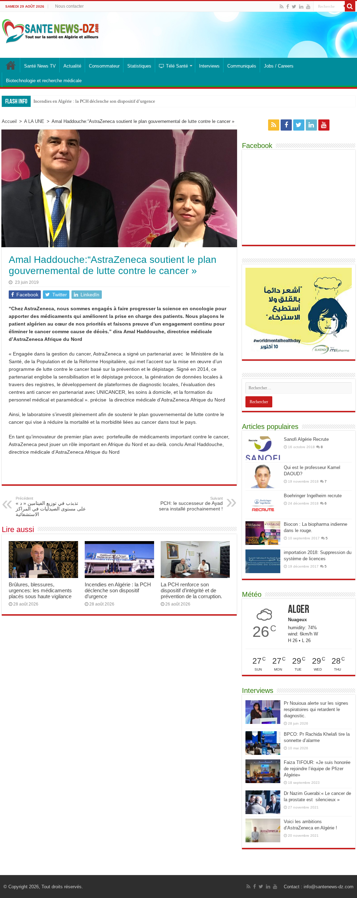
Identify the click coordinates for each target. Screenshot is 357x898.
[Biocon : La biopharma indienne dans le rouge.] (262, 533)
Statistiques (139, 66)
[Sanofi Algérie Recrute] (262, 448)
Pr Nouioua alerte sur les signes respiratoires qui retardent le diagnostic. (316, 709)
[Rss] (281, 6)
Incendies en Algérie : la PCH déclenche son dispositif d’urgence (94, 101)
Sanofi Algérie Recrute (306, 439)
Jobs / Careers (279, 66)
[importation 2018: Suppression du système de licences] (262, 561)
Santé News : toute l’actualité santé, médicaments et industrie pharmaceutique (11, 65)
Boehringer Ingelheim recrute (313, 495)
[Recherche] (350, 6)
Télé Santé (177, 66)
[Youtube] (308, 6)
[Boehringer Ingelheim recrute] (262, 504)
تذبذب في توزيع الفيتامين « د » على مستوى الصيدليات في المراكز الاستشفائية (51, 506)
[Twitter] (294, 6)
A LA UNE (34, 121)
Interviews (209, 66)
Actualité (72, 66)
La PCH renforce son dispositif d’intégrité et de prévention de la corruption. (191, 590)
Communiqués (241, 66)
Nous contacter (69, 6)
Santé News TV (40, 66)
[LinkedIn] (301, 6)
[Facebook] (288, 6)
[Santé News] (50, 30)
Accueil (9, 121)
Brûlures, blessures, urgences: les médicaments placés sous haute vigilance (40, 590)
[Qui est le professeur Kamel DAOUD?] (262, 476)
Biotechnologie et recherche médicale (44, 80)
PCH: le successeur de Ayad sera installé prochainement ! (191, 504)
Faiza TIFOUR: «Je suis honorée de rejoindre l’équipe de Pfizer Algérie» (317, 769)
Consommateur (104, 66)
